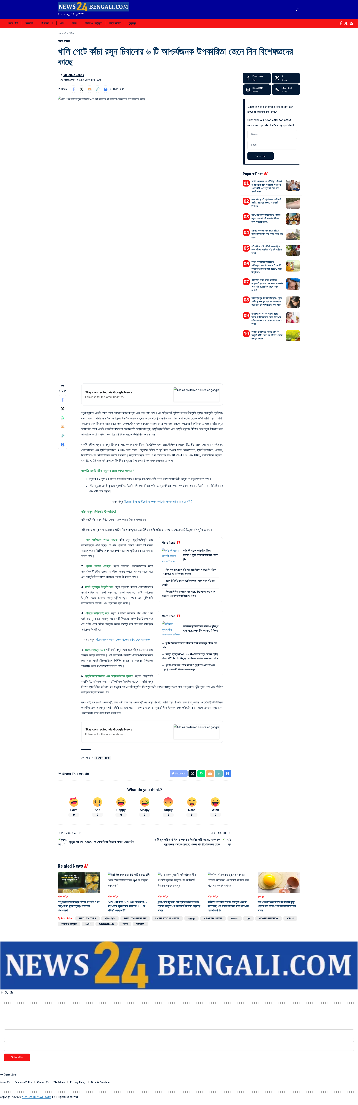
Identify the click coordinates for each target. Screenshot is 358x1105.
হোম (59, 33)
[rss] (286, 89)
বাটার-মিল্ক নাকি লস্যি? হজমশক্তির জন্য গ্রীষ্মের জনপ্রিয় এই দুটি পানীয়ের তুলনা (267, 249)
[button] (297, 9)
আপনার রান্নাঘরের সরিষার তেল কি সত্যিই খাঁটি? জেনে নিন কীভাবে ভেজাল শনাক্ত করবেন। (267, 335)
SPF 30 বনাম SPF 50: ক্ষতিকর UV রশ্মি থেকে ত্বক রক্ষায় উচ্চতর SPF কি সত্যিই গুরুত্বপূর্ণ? (127, 906)
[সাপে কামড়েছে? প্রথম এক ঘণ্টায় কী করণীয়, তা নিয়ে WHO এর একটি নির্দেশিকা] (293, 203)
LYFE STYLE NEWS (167, 918)
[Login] (290, 9)
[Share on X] (81, 89)
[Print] (105, 89)
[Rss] (351, 23)
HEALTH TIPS (102, 758)
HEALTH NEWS (213, 918)
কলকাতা (234, 918)
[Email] (89, 89)
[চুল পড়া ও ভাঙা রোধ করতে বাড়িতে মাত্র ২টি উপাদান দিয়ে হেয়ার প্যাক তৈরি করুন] (293, 234)
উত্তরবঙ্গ (140, 923)
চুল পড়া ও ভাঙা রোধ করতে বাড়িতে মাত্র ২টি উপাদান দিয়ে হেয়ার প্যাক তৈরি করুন (267, 234)
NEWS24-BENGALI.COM (36, 1097)
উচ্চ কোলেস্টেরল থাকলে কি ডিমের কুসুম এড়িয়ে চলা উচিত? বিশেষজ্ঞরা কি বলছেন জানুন (277, 906)
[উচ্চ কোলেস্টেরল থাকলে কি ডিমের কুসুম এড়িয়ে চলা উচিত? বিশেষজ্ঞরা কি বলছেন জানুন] (279, 882)
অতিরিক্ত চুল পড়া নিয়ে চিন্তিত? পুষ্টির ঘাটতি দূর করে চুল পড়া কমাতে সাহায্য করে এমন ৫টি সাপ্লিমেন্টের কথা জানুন (267, 301)
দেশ (248, 918)
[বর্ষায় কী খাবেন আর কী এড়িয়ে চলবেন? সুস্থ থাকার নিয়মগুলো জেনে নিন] (171, 555)
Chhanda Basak (73, 75)
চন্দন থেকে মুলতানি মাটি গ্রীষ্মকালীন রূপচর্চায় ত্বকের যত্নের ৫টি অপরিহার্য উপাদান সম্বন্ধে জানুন (179, 906)
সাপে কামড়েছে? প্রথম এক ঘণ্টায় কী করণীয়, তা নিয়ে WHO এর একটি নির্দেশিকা (266, 202)
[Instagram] (257, 89)
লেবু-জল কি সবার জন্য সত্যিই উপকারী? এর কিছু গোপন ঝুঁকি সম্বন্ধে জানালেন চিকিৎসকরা (78, 906)
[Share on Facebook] (73, 89)
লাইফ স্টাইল (69, 33)
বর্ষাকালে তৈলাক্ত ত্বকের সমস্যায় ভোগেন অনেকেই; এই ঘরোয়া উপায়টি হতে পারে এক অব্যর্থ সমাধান (228, 906)
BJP (87, 923)
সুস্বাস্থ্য (261, 896)
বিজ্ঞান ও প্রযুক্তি (69, 923)
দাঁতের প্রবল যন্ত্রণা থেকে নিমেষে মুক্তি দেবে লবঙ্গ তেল (123, 639)
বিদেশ (125, 923)
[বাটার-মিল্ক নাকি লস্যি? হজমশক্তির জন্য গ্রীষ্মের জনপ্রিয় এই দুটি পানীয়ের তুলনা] (293, 250)
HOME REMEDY (268, 918)
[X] (346, 23)
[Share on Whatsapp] (62, 417)
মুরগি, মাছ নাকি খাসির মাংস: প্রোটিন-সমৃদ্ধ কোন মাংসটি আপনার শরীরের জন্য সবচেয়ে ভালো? (266, 218)
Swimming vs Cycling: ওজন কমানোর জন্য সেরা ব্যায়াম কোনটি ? (158, 501)
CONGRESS (106, 923)
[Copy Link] (97, 89)
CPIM (290, 918)
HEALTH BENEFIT (135, 918)
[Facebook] (341, 23)
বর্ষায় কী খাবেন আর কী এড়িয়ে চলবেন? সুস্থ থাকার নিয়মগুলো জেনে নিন (200, 555)
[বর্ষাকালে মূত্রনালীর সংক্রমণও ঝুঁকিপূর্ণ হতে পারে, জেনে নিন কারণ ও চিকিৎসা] (171, 628)
